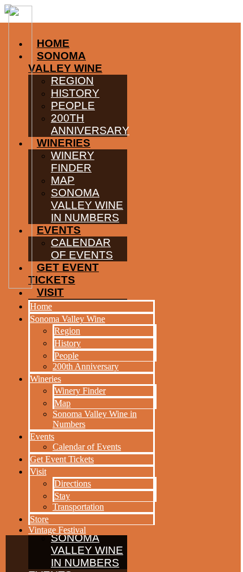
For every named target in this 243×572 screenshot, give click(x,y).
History (67, 343)
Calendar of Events (87, 446)
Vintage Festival (57, 530)
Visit (38, 471)
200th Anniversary (86, 366)
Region (67, 331)
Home (41, 306)
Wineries (45, 379)
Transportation (78, 506)
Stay (62, 496)
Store (39, 519)
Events (42, 436)
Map (62, 403)
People (66, 355)
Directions (72, 483)
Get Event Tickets (62, 459)
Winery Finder (80, 390)
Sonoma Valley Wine (67, 319)
